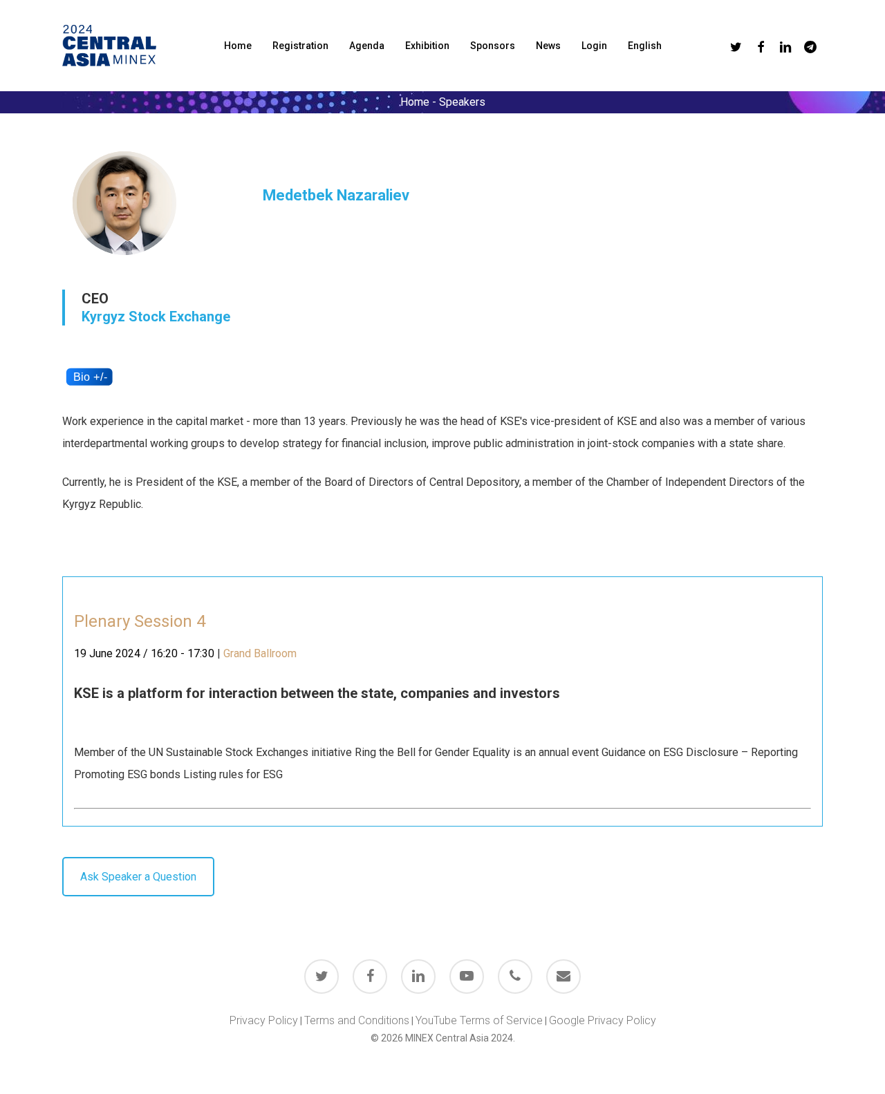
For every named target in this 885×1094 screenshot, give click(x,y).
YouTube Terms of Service (479, 1020)
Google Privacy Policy (602, 1020)
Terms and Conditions (356, 1020)
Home (414, 102)
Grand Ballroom (260, 653)
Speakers (462, 102)
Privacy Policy (264, 1020)
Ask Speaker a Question (138, 876)
